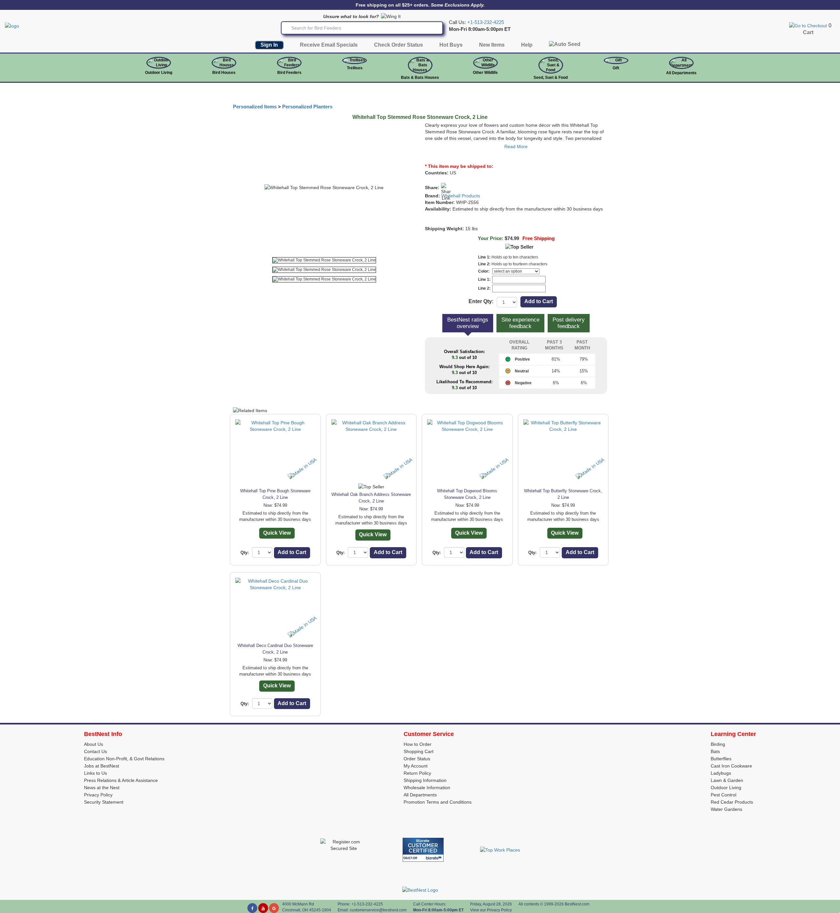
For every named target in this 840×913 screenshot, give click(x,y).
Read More (516, 146)
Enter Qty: (481, 301)
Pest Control (723, 794)
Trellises (355, 68)
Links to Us (95, 773)
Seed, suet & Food (551, 77)
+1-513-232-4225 (485, 22)
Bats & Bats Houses (420, 77)
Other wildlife (485, 72)
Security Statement (103, 802)
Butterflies (721, 758)
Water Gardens (726, 809)
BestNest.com (577, 904)
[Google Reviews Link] (274, 908)
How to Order (417, 744)
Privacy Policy (98, 794)
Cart (808, 32)
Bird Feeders (289, 72)
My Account (416, 765)
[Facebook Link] (252, 908)
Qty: (245, 552)
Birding (718, 744)
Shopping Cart (418, 751)
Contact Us (95, 751)
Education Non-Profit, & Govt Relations (124, 758)
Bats (715, 751)
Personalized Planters (307, 106)
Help (527, 45)
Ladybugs (721, 773)
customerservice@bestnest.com (378, 910)
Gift (616, 68)
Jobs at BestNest (101, 765)
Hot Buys (451, 45)
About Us (93, 744)
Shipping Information (425, 780)
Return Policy (417, 773)
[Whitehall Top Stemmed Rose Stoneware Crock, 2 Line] (324, 260)
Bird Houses (224, 72)
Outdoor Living (158, 72)
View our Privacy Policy (491, 910)
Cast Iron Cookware (731, 765)
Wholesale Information (427, 787)
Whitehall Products (460, 195)
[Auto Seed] (565, 46)
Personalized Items (255, 106)
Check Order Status (398, 45)
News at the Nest (101, 787)
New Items (492, 45)
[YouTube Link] (263, 908)
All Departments (681, 73)
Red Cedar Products (732, 802)
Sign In (269, 45)
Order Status (417, 758)
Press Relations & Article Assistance (121, 780)
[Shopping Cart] (808, 25)
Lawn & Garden (727, 780)
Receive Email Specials (329, 45)
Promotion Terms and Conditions (438, 802)
